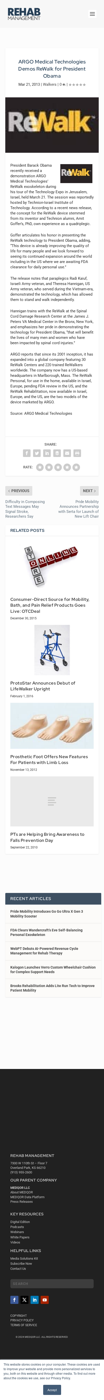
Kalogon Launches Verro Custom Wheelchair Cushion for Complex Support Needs (53, 969)
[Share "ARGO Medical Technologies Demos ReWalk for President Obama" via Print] (77, 453)
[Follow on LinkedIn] (35, 1300)
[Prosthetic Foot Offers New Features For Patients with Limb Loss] (52, 726)
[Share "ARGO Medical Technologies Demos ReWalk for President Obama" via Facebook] (27, 453)
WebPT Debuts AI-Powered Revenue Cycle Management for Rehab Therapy (44, 951)
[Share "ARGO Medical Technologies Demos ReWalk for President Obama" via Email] (67, 453)
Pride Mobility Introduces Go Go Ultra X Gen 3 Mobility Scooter (46, 913)
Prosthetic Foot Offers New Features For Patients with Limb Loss (49, 759)
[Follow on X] (24, 1300)
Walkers (50, 84)
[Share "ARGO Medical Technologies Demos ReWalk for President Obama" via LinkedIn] (47, 453)
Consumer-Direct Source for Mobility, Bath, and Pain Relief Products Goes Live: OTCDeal (50, 605)
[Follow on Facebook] (14, 1300)
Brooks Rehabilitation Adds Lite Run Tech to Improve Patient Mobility (52, 988)
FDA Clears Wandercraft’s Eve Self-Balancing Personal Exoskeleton (46, 932)
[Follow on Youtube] (45, 1300)
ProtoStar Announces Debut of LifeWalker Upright (42, 686)
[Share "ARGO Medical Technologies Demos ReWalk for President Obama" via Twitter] (37, 453)
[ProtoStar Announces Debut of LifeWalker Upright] (52, 650)
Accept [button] (52, 1390)
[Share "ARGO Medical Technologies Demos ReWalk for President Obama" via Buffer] (57, 453)
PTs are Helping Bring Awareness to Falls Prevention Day (47, 837)
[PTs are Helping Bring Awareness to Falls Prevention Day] (52, 801)
